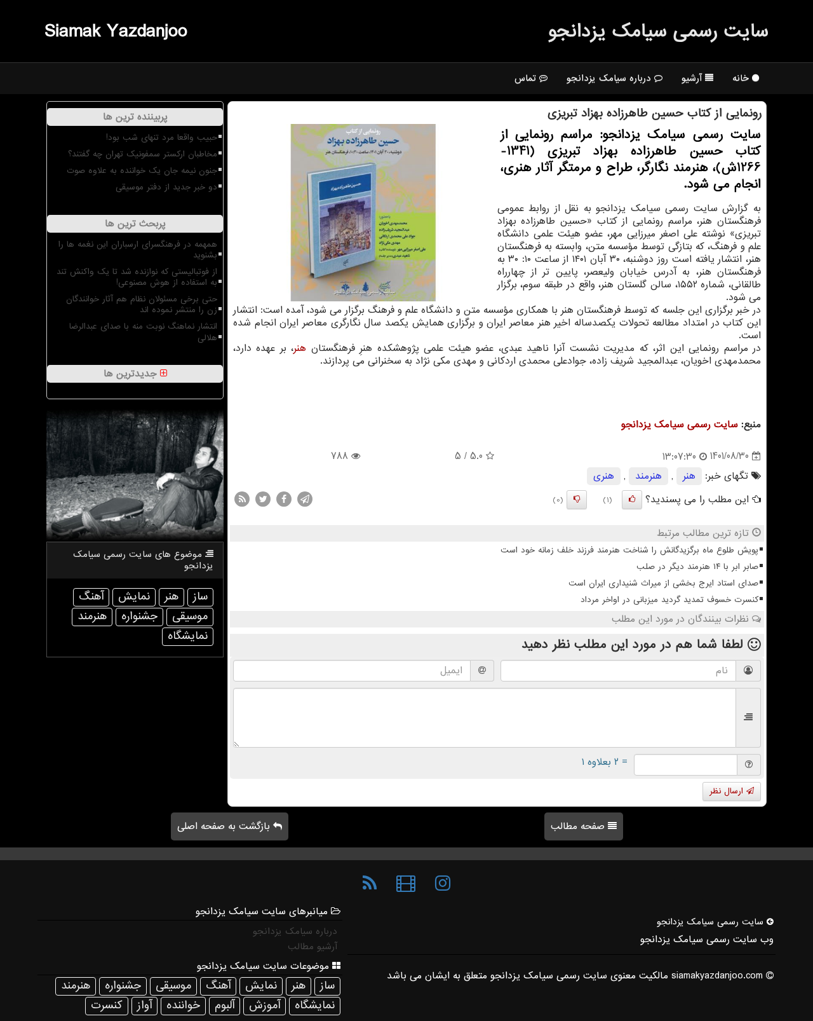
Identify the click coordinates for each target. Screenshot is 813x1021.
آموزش (264, 1005)
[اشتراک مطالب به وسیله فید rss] (242, 498)
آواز (144, 1005)
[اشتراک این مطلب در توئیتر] (263, 498)
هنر (299, 348)
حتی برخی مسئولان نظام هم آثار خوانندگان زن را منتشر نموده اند (141, 304)
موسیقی (190, 616)
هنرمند (648, 476)
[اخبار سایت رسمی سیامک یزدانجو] (369, 884)
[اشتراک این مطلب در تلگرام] (305, 498)
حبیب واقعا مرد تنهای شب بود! (161, 138)
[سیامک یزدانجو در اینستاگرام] (443, 884)
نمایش (134, 596)
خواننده (183, 1005)
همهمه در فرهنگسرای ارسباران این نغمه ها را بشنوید (137, 249)
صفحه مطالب (579, 826)
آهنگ (91, 596)
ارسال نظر (727, 791)
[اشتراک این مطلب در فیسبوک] (284, 498)
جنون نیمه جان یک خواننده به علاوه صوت (142, 171)
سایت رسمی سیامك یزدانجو (658, 31)
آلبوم (224, 1005)
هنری (603, 476)
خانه (742, 78)
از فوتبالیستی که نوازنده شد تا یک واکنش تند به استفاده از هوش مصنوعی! (137, 277)
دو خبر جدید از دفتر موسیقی (166, 187)
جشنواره (139, 616)
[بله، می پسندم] (632, 499)
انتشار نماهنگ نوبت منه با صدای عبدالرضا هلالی (143, 331)
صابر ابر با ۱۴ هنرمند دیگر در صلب (697, 567)
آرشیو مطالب (312, 947)
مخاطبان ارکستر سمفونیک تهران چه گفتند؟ (142, 154)
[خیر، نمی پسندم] (577, 499)
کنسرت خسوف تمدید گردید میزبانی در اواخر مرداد (669, 600)
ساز (200, 596)
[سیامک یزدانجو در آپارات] (406, 884)
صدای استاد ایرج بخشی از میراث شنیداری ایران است (663, 583)
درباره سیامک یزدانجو (610, 78)
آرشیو (693, 78)
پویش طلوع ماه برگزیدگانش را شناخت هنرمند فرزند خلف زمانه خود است (629, 550)
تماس (526, 78)
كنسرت (107, 1005)
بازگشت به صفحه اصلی (225, 826)
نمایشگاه (188, 636)
